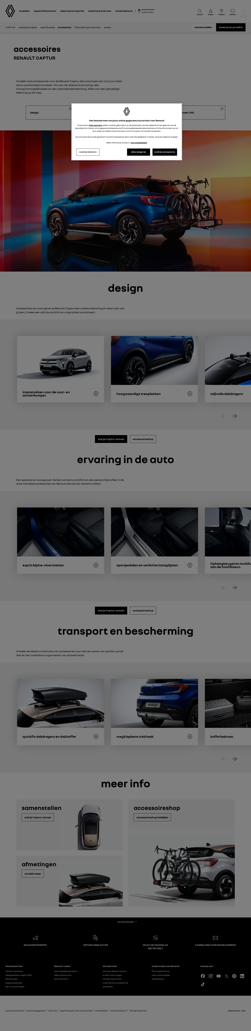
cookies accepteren (164, 152)
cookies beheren (88, 152)
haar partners (95, 125)
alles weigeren (138, 152)
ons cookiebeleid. (139, 143)
